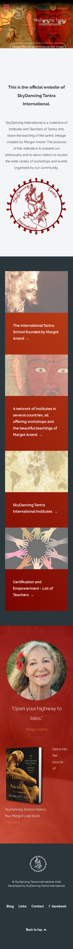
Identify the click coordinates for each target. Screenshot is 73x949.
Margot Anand (36, 729)
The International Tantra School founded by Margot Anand (36, 331)
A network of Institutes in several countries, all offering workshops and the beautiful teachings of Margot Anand (35, 422)
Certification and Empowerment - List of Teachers (33, 588)
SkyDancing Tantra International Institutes (35, 508)
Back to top (34, 929)
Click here (12, 822)
